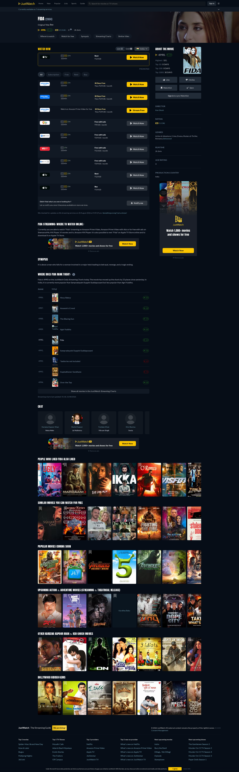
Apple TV (90, 752)
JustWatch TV (93, 759)
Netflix (89, 744)
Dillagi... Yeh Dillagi (162, 752)
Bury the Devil (160, 748)
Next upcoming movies (163, 739)
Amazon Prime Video (96, 748)
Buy (85, 74)
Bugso (21, 752)
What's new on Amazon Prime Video (136, 748)
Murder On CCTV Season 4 (200, 752)
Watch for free (67, 36)
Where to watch (47, 36)
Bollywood (167, 139)
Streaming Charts (103, 36)
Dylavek (157, 756)
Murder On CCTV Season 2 (200, 748)
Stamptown (159, 759)
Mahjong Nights (25, 756)
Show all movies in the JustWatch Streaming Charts (93, 391)
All (41, 74)
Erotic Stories (58, 752)
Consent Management (159, 730)
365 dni (21, 759)
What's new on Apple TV (131, 752)
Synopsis (85, 36)
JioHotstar (91, 756)
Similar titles (123, 36)
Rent (76, 74)
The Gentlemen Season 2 (199, 744)
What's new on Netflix (130, 744)
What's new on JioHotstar (131, 756)
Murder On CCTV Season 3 (200, 756)
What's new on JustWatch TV (133, 759)
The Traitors (57, 756)
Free (67, 74)
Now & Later (23, 748)
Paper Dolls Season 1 (198, 759)
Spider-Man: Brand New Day (30, 744)
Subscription (53, 74)
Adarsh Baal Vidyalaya (62, 748)
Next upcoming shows (197, 739)
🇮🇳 (141, 49)
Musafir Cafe (57, 744)
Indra (156, 744)
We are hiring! (59, 728)
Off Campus (57, 759)
